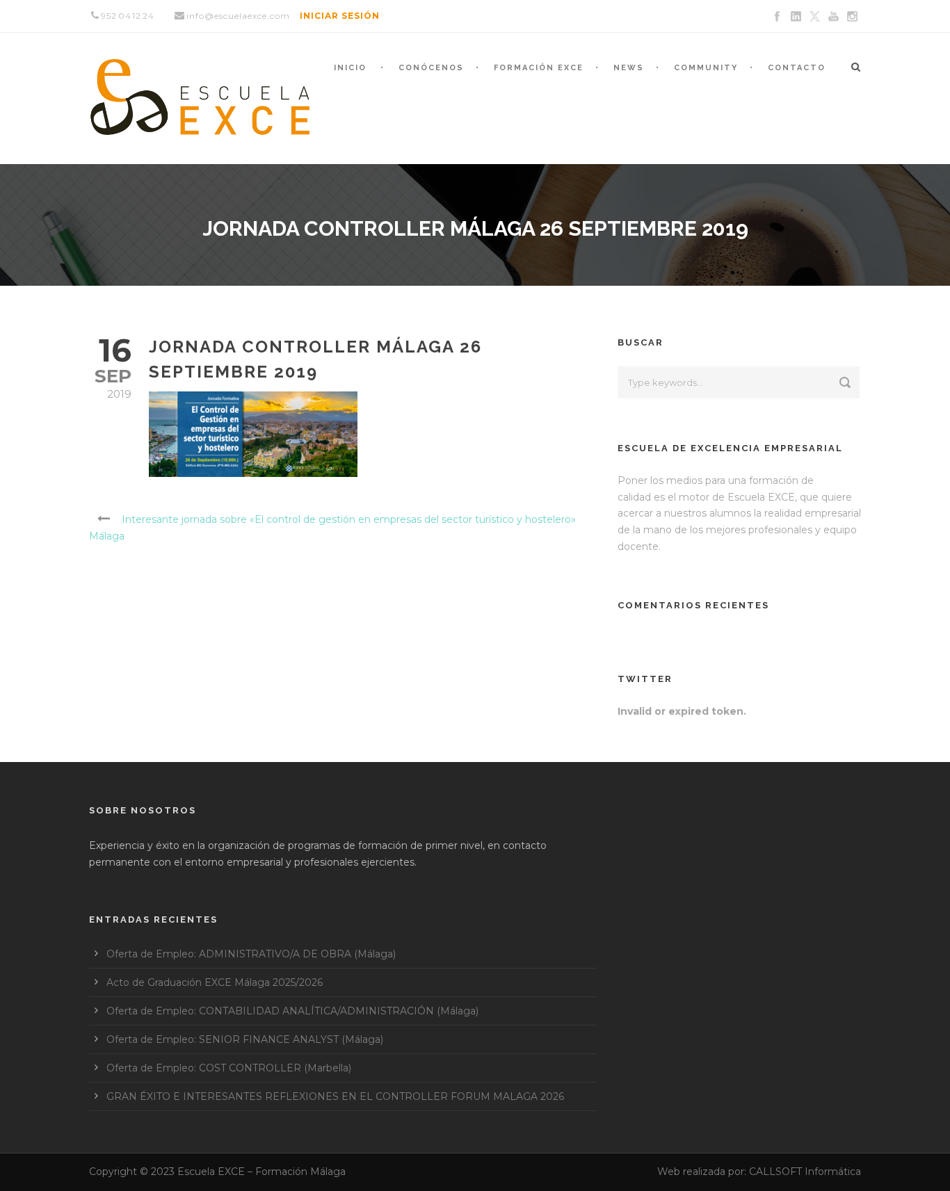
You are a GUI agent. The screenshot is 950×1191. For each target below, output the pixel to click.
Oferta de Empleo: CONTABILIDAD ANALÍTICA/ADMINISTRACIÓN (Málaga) (292, 1011)
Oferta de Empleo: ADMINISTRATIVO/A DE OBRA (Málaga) (251, 954)
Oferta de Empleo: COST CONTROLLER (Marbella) (228, 1068)
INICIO (350, 67)
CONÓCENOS (431, 67)
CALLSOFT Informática (805, 1171)
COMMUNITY (706, 67)
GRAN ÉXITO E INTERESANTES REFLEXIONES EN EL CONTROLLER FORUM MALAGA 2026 (335, 1096)
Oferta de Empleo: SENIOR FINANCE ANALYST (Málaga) (244, 1039)
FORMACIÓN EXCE (538, 67)
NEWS (628, 67)
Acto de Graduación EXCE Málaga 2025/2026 (214, 982)
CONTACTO (797, 67)
